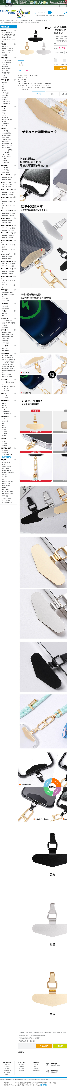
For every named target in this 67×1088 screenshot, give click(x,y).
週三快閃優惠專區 (6, 37)
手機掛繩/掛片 (6, 452)
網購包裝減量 (36, 1070)
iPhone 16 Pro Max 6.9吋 (7, 241)
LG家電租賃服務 (61, 15)
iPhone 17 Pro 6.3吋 (7, 189)
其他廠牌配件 (5, 400)
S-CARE (62, 6)
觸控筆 (4, 436)
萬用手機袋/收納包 (7, 455)
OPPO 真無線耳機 (7, 143)
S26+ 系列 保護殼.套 (7, 357)
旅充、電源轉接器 (6, 62)
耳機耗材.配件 (6, 162)
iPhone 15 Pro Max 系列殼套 (8, 282)
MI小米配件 (4, 318)
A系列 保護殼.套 (6, 338)
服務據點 (7, 6)
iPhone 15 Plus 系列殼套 (8, 264)
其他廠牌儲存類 (6, 103)
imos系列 (4, 477)
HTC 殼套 (4, 313)
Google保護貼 (5, 308)
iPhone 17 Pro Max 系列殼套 (8, 202)
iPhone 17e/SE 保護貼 (8, 215)
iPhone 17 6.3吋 (5, 175)
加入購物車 (45, 1046)
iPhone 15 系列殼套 (7, 256)
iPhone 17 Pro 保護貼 (7, 194)
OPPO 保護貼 (5, 343)
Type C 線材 (5, 64)
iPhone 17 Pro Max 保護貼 (8, 207)
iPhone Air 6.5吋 (6, 182)
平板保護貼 (5, 431)
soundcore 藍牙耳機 (7, 150)
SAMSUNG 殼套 (6, 374)
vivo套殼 (4, 395)
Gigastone (5, 97)
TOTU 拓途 (5, 496)
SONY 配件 (4, 379)
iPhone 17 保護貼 (6, 179)
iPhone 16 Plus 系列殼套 (8, 228)
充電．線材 (4, 58)
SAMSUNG (5, 117)
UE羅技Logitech (6, 156)
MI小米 (4, 423)
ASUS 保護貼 (5, 300)
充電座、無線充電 (6, 60)
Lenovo (4, 405)
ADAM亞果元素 (6, 462)
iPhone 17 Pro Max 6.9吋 (7, 198)
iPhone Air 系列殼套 (7, 184)
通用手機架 (5, 450)
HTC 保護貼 (5, 315)
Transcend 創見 (6, 101)
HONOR (4, 403)
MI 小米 (4, 113)
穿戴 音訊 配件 (9, 20)
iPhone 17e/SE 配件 (7, 211)
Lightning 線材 (6, 66)
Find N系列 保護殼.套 (7, 336)
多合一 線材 (5, 70)
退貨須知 (36, 1064)
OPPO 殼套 (5, 341)
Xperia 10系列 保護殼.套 (8, 386)
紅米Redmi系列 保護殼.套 (8, 323)
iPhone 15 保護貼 (6, 258)
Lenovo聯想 (5, 421)
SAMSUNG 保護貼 (7, 376)
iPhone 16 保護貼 (6, 222)
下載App (2, 6)
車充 (3, 75)
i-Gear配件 (5, 475)
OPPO (4, 115)
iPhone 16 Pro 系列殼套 (8, 235)
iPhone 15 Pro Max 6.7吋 (7, 277)
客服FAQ (36, 1066)
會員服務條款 (7, 1070)
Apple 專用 (5, 131)
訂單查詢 (21, 1068)
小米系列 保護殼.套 (7, 321)
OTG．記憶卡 (5, 80)
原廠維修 (36, 1068)
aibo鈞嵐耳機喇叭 (6, 133)
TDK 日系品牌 (6, 152)
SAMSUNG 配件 (6, 353)
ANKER (4, 464)
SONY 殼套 (5, 388)
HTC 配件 (4, 311)
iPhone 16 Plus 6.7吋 (7, 225)
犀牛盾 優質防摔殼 (7, 502)
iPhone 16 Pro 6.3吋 (7, 233)
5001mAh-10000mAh (7, 48)
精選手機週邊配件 (25, 20)
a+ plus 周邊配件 (6, 466)
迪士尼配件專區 (6, 500)
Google (4, 121)
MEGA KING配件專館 (7, 481)
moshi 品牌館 (5, 489)
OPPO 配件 (4, 330)
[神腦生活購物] (15, 12)
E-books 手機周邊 (6, 470)
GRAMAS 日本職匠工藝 (8, 472)
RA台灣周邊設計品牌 (7, 494)
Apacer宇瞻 (5, 95)
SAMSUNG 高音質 (7, 145)
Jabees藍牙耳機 (6, 139)
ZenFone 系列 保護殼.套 (8, 292)
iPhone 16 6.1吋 (5, 218)
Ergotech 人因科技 (7, 119)
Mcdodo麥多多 (6, 485)
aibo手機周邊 (5, 468)
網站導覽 (7, 1074)
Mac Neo (45, 15)
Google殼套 (5, 306)
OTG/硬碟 (4, 82)
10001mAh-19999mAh (8, 50)
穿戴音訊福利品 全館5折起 (8, 40)
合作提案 (21, 1070)
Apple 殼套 (5, 168)
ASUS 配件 (4, 290)
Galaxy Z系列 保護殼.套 (8, 362)
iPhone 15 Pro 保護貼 (7, 273)
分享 (21, 70)
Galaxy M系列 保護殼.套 (8, 368)
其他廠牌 (4, 160)
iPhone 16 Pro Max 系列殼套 (8, 246)
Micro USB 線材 (6, 68)
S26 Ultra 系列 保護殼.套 (8, 360)
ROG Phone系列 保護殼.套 (8, 295)
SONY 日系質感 (6, 147)
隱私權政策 (7, 1072)
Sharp (3, 409)
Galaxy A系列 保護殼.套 (8, 366)
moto (3, 425)
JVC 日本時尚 (5, 137)
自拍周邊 (3, 438)
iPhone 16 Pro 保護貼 (7, 237)
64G (3, 86)
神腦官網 (7, 1064)
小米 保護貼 (5, 327)
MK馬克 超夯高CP (7, 483)
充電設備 (4, 77)
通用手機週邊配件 (40, 20)
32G (3, 84)
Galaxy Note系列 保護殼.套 (8, 371)
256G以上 (4, 91)
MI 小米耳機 (5, 141)
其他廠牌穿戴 (5, 123)
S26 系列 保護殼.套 (7, 355)
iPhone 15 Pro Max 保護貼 (8, 286)
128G (3, 88)
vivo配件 (3, 393)
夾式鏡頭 (4, 443)
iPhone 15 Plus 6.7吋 (7, 261)
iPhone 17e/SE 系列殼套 (8, 213)
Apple (3, 108)
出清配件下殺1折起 (7, 32)
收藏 (27, 70)
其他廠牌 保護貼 (6, 413)
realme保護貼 (5, 350)
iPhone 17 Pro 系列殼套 (8, 192)
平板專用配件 (5, 416)
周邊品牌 (3, 460)
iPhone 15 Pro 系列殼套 (8, 271)
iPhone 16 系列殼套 (7, 220)
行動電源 (3, 44)
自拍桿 (4, 441)
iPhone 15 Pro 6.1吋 (7, 269)
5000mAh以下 (5, 46)
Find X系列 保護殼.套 (7, 334)
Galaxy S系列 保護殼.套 (8, 364)
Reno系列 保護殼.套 (7, 332)
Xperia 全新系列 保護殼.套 (8, 383)
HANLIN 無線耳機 (6, 135)
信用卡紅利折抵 (59, 52)
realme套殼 (5, 348)
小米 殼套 (4, 325)
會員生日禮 (22, 1066)
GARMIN (4, 111)
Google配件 (4, 303)
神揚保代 (12, 6)
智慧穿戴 (3, 106)
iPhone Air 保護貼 (6, 187)
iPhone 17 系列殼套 (7, 177)
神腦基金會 (7, 1066)
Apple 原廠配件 (6, 172)
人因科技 (4, 158)
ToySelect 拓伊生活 (7, 498)
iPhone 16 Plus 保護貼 (8, 230)
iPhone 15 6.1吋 (5, 254)
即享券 (55, 15)
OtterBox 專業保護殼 (7, 491)
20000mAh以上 (6, 53)
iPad (41, 15)
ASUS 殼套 (5, 298)
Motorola (4, 407)
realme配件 (4, 346)
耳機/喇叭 (4, 128)
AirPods (51, 15)
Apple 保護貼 (5, 170)
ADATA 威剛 (5, 93)
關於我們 (7, 1068)
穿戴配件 (4, 125)
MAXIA (4, 487)
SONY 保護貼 (5, 390)
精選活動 (3, 30)
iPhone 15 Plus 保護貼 (8, 266)
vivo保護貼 (5, 398)
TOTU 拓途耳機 (6, 154)
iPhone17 (37, 15)
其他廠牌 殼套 (6, 411)
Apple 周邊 (4, 165)
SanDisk (4, 99)
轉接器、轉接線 (6, 73)
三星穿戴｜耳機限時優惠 (8, 35)
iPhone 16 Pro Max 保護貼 (8, 250)
